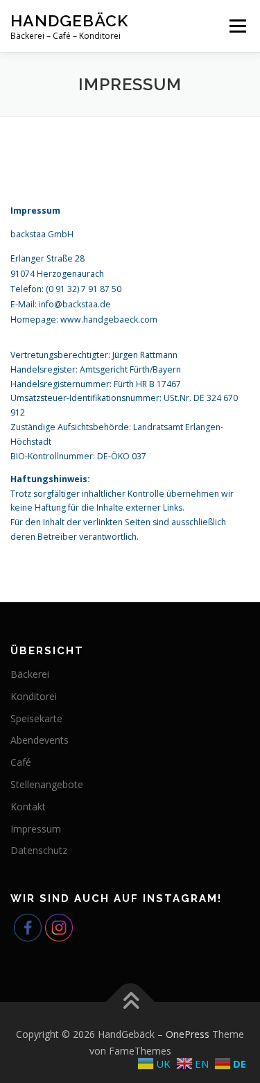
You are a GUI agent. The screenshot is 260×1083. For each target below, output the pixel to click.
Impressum (35, 828)
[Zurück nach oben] (130, 1002)
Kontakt (28, 806)
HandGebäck (69, 20)
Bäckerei (29, 674)
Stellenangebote (46, 784)
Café (20, 762)
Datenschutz (38, 850)
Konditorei (33, 696)
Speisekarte (36, 718)
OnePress (187, 1034)
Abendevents (39, 740)
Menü (236, 26)
